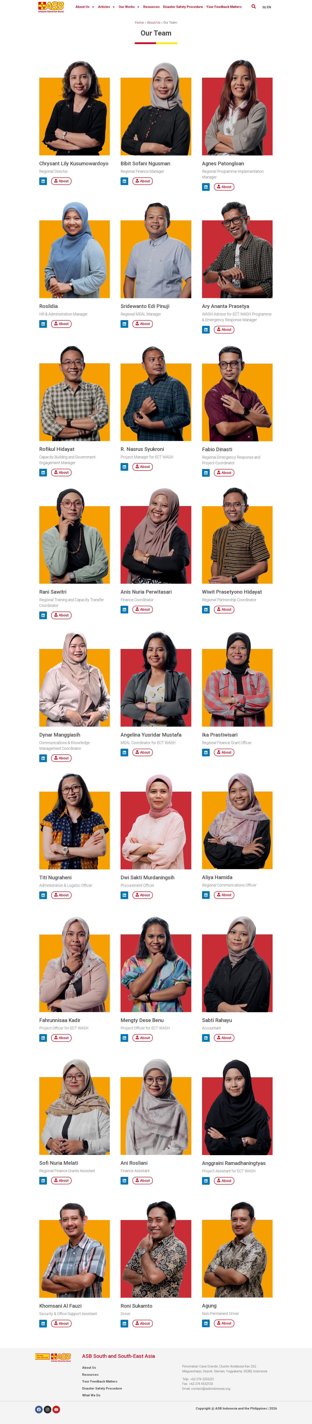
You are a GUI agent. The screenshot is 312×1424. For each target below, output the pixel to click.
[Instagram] (47, 1409)
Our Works (127, 7)
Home (139, 22)
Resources (151, 7)
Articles (104, 7)
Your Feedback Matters (224, 7)
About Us (82, 7)
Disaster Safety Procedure (183, 7)
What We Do (91, 1395)
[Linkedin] (43, 181)
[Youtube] (56, 1409)
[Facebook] (39, 1409)
